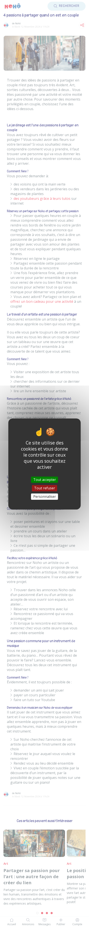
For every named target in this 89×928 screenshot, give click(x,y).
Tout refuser (44, 488)
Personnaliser (44, 496)
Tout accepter (44, 479)
